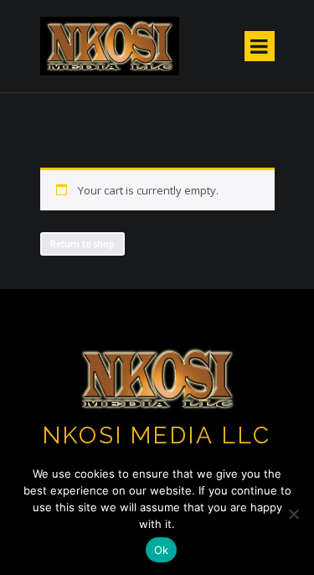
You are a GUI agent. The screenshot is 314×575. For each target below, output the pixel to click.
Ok (161, 550)
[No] (293, 513)
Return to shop (82, 244)
